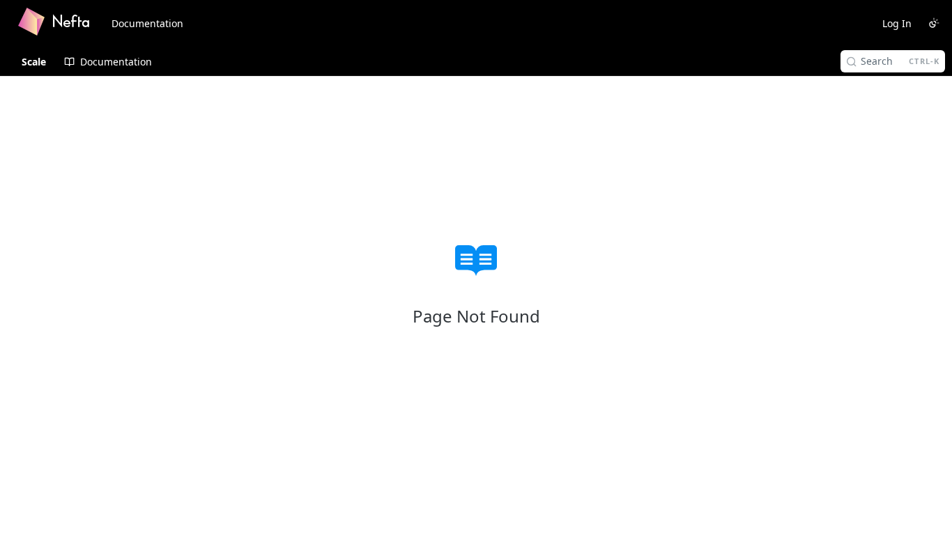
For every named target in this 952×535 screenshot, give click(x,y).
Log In (897, 23)
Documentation (147, 23)
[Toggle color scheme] (934, 23)
